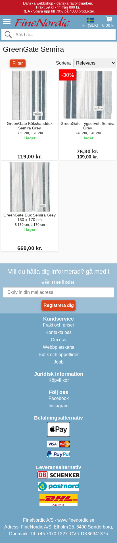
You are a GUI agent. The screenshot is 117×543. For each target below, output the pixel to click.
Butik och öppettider (59, 354)
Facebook (59, 398)
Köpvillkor (59, 380)
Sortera (63, 63)
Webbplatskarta (58, 347)
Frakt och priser (58, 325)
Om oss (58, 339)
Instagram (58, 405)
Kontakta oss (58, 332)
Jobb (59, 362)
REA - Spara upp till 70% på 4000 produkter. (58, 11)
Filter (17, 63)
